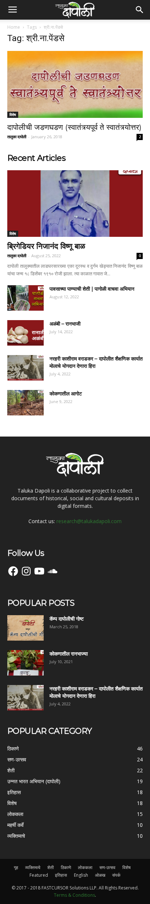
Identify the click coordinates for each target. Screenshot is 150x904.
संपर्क (116, 875)
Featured (38, 875)
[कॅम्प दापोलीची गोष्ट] (25, 628)
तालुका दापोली (16, 136)
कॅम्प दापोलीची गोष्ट (67, 619)
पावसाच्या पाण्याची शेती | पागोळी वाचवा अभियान (92, 289)
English (81, 875)
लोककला (85, 867)
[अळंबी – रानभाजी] (25, 333)
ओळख (100, 875)
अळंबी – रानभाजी (65, 323)
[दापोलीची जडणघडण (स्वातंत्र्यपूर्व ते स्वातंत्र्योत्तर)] (75, 84)
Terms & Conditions (74, 895)
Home (13, 27)
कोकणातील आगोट (66, 393)
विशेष (12, 114)
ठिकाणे (66, 867)
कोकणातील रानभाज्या (69, 653)
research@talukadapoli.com (89, 521)
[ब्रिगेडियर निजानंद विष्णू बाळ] (75, 203)
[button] (140, 10)
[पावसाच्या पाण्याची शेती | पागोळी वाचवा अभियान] (25, 298)
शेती (50, 867)
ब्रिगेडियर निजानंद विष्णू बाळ (46, 246)
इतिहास (61, 875)
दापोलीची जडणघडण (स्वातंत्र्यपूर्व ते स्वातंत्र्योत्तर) (74, 127)
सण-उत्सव (107, 867)
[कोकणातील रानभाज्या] (25, 663)
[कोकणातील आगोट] (25, 402)
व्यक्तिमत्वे (32, 867)
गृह (16, 867)
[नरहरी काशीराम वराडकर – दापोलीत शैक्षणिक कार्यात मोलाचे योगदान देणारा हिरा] (25, 368)
